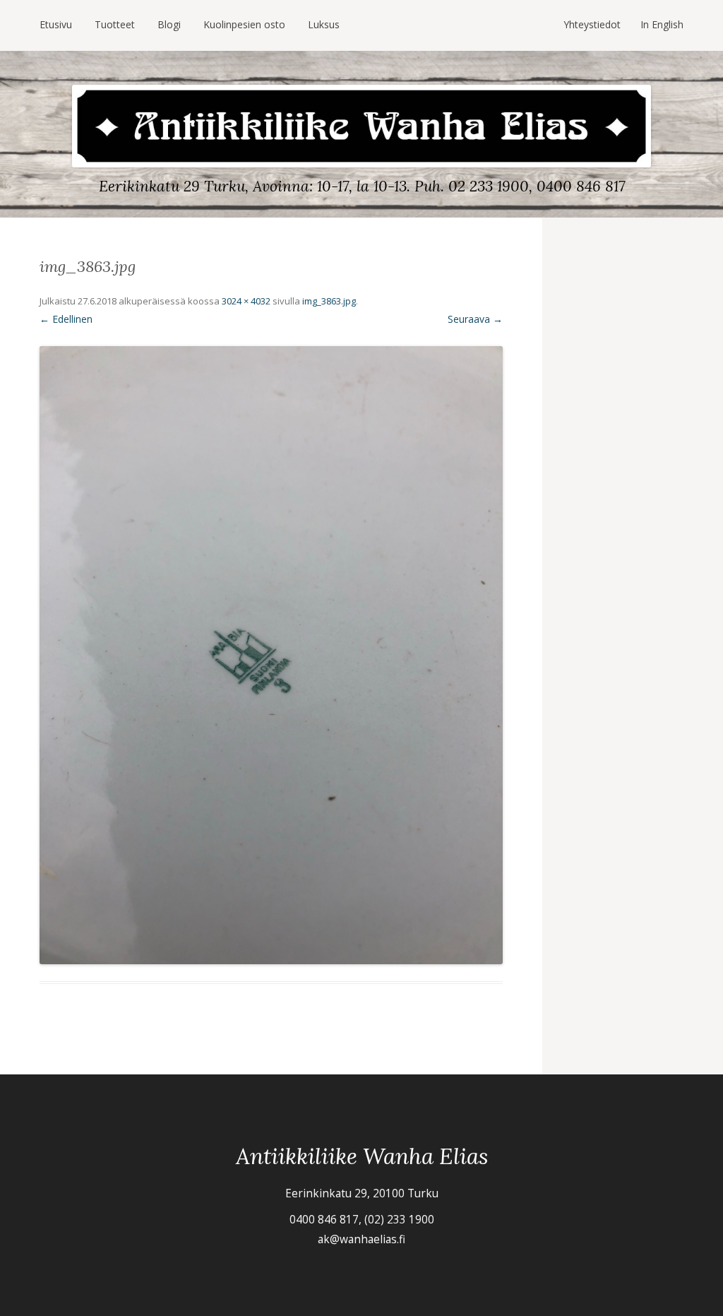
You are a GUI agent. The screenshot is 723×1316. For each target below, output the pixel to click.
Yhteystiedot (592, 24)
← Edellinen (66, 319)
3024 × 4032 (246, 301)
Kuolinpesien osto (244, 24)
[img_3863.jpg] (271, 655)
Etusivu (56, 24)
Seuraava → (475, 319)
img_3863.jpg (329, 301)
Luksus (324, 24)
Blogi (169, 24)
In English (661, 24)
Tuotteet (115, 24)
